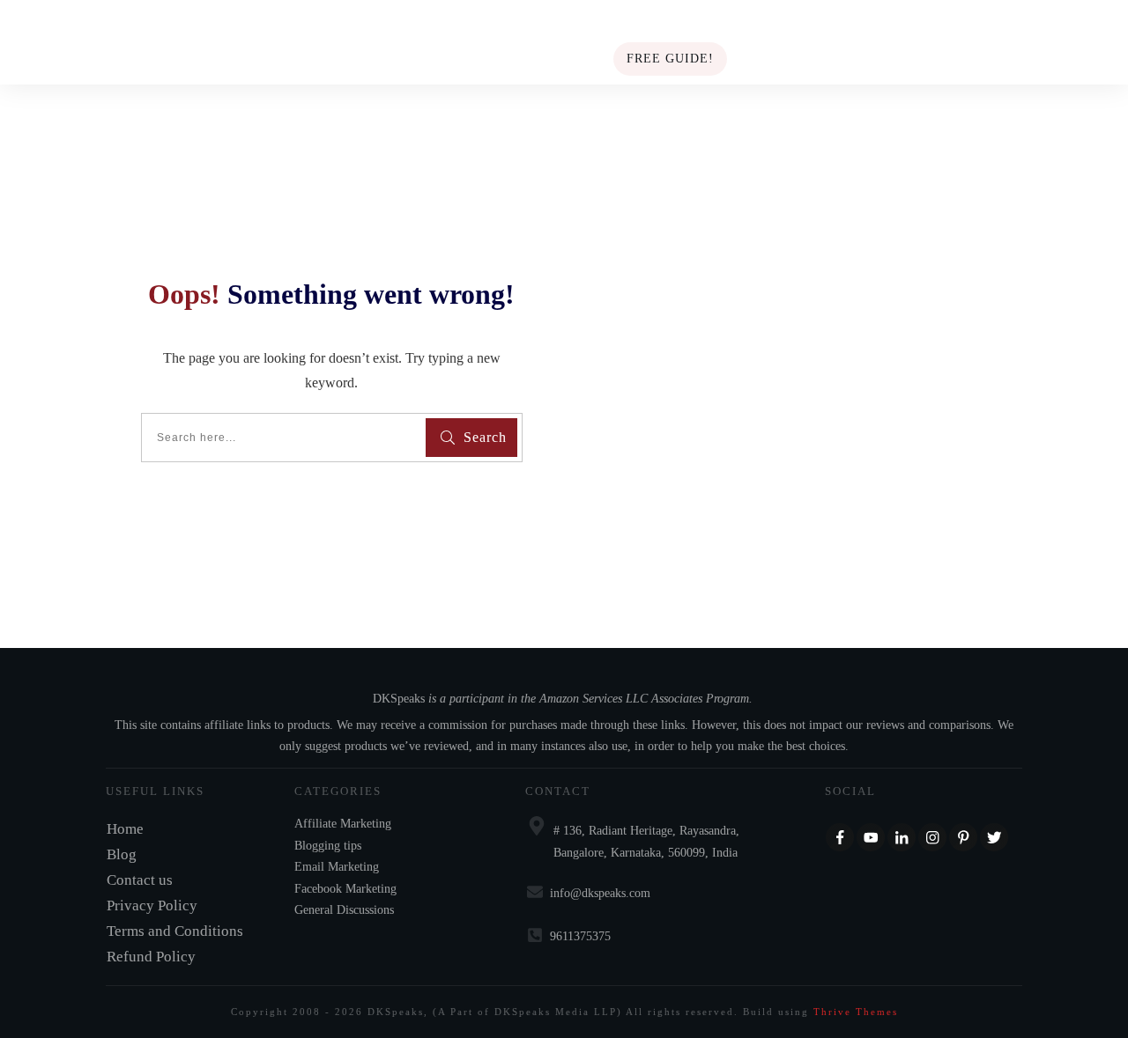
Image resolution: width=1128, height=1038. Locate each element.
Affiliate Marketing (342, 823)
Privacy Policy (152, 905)
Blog (122, 854)
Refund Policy (151, 956)
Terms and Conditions (175, 931)
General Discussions (344, 910)
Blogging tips (327, 845)
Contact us (140, 880)
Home (125, 829)
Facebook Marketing (345, 888)
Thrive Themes (855, 1011)
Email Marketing (336, 866)
